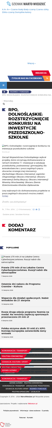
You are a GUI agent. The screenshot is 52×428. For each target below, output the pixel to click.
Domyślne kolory (23, 12)
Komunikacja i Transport (14, 351)
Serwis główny (9, 370)
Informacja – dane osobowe (30, 410)
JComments (46, 237)
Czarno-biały (17, 10)
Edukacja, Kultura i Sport (15, 362)
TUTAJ (5, 196)
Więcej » (31, 63)
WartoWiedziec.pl (28, 397)
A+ (5, 10)
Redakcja (41, 73)
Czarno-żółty (42, 10)
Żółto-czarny (8, 12)
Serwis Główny (16, 383)
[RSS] (47, 78)
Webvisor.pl (32, 403)
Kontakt (30, 417)
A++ (8, 10)
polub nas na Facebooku (27, 78)
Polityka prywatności (11, 410)
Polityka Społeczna (11, 367)
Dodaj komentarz (22, 227)
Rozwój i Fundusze (38, 389)
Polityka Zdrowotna (12, 356)
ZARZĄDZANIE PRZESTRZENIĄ (38, 386)
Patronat (22, 417)
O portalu (45, 410)
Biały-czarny (29, 10)
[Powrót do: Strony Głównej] (4, 91)
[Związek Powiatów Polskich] (5, 424)
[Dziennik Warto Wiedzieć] (26, 3)
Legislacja (35, 392)
